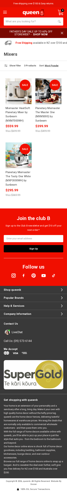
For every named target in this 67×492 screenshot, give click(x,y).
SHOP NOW (40, 34)
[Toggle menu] (4, 12)
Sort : (42, 65)
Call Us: (18, 341)
